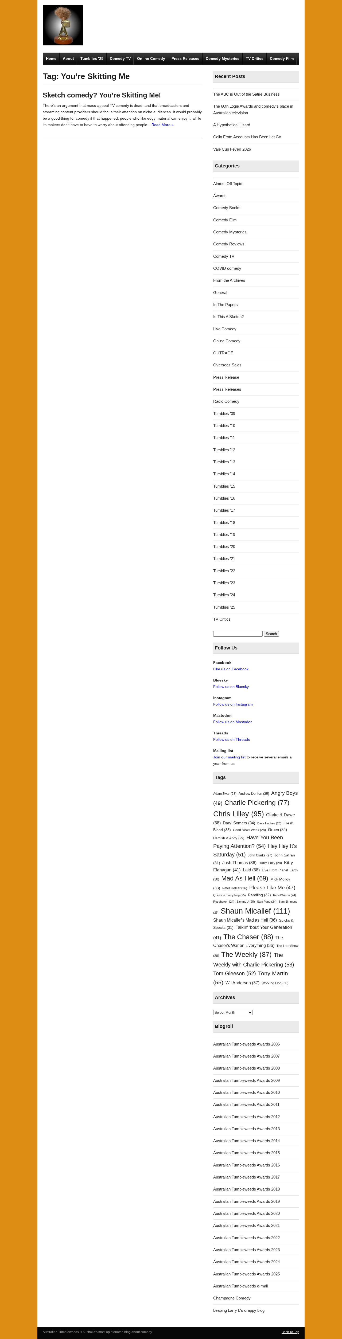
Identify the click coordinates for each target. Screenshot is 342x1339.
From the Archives (229, 280)
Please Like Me (272, 887)
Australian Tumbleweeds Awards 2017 (246, 1177)
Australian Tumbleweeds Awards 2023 (246, 1249)
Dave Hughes (269, 823)
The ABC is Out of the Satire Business (246, 94)
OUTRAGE (223, 353)
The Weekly (246, 954)
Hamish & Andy (228, 838)
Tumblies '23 (224, 583)
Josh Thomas (239, 862)
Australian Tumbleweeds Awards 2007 (246, 1056)
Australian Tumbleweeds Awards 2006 (246, 1044)
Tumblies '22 (224, 571)
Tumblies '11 (224, 437)
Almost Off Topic (227, 183)
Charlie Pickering (256, 802)
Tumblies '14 (224, 474)
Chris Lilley (238, 814)
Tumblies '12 (224, 450)
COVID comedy (227, 268)
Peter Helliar (234, 888)
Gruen (277, 830)
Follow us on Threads (231, 739)
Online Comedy (151, 58)
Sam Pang (267, 901)
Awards (220, 195)
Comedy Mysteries (222, 58)
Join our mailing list (229, 757)
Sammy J (245, 901)
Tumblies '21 (224, 558)
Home (51, 58)
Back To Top (290, 1332)
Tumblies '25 (224, 607)
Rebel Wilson (284, 895)
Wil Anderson (242, 983)
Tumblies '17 (224, 510)
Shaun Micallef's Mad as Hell (245, 920)
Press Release (226, 377)
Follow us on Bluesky (231, 686)
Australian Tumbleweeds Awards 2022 (246, 1237)
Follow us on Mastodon (232, 722)
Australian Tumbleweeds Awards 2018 (246, 1189)
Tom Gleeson (234, 973)
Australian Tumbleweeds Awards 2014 (246, 1140)
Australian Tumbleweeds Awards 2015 (246, 1152)
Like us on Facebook (230, 669)
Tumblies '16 (224, 498)
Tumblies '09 (224, 413)
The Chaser (248, 937)
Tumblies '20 (224, 546)
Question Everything (229, 895)
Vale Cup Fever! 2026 (232, 149)
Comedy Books (226, 207)
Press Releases (185, 58)
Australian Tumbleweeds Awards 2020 (246, 1213)
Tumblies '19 (224, 534)
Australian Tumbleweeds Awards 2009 (246, 1080)
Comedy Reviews (228, 244)
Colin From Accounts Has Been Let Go (247, 137)
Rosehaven (223, 901)
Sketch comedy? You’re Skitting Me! (102, 95)
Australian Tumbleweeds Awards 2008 (246, 1068)
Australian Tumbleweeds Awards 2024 (246, 1261)
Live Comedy (224, 329)
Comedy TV (120, 58)
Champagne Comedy (232, 1298)
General (220, 292)
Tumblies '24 (224, 595)
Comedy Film (282, 58)
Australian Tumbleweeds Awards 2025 (246, 1274)
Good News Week (249, 830)
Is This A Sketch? (228, 316)
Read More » (162, 125)
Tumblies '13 (224, 462)
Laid (251, 869)
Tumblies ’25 (91, 58)
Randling (259, 895)
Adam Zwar (224, 794)
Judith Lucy (270, 863)
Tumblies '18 (224, 522)
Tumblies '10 (224, 425)
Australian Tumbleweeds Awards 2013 (246, 1128)
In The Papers (225, 304)
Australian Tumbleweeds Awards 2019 (246, 1201)
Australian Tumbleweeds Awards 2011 (246, 1104)
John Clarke (260, 855)
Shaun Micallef (255, 910)
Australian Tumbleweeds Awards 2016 (246, 1165)
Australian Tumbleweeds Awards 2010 (246, 1092)
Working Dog (275, 983)
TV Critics (254, 58)
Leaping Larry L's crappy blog (239, 1310)
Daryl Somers (239, 823)
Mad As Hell (244, 878)
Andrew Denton (254, 794)
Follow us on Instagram (233, 704)
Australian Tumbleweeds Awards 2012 (246, 1116)
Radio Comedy (226, 401)
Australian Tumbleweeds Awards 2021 (246, 1225)
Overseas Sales (227, 365)
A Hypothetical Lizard (231, 125)
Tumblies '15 (224, 486)
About (68, 58)
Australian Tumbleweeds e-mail (240, 1286)
